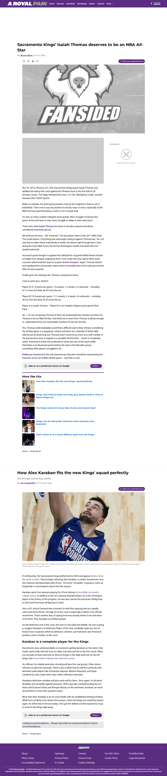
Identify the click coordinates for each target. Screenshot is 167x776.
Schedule (70, 4)
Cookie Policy (111, 758)
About (25, 753)
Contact (82, 753)
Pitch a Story (28, 758)
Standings (82, 4)
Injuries (100, 4)
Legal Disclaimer (137, 758)
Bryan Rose (26, 55)
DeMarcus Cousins (31, 354)
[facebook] (151, 3)
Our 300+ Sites (112, 753)
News (51, 4)
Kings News (35, 451)
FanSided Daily (136, 753)
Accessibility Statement (33, 762)
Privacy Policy (61, 758)
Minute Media (19, 769)
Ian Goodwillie (28, 483)
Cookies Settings (86, 762)
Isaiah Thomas (46, 226)
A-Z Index (59, 762)
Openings (59, 753)
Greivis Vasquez (70, 262)
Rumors (60, 4)
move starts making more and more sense (54, 658)
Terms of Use (84, 758)
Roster (92, 4)
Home (25, 451)
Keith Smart (89, 255)
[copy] (37, 61)
